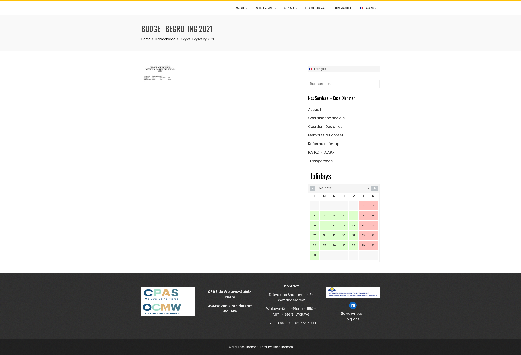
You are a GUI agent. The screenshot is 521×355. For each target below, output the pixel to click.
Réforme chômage (316, 7)
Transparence (343, 7)
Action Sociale (265, 7)
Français (368, 7)
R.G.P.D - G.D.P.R (321, 152)
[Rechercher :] (344, 82)
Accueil (240, 7)
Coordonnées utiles (325, 126)
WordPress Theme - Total (247, 347)
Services (289, 7)
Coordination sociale (326, 118)
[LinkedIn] (353, 305)
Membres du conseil (326, 135)
